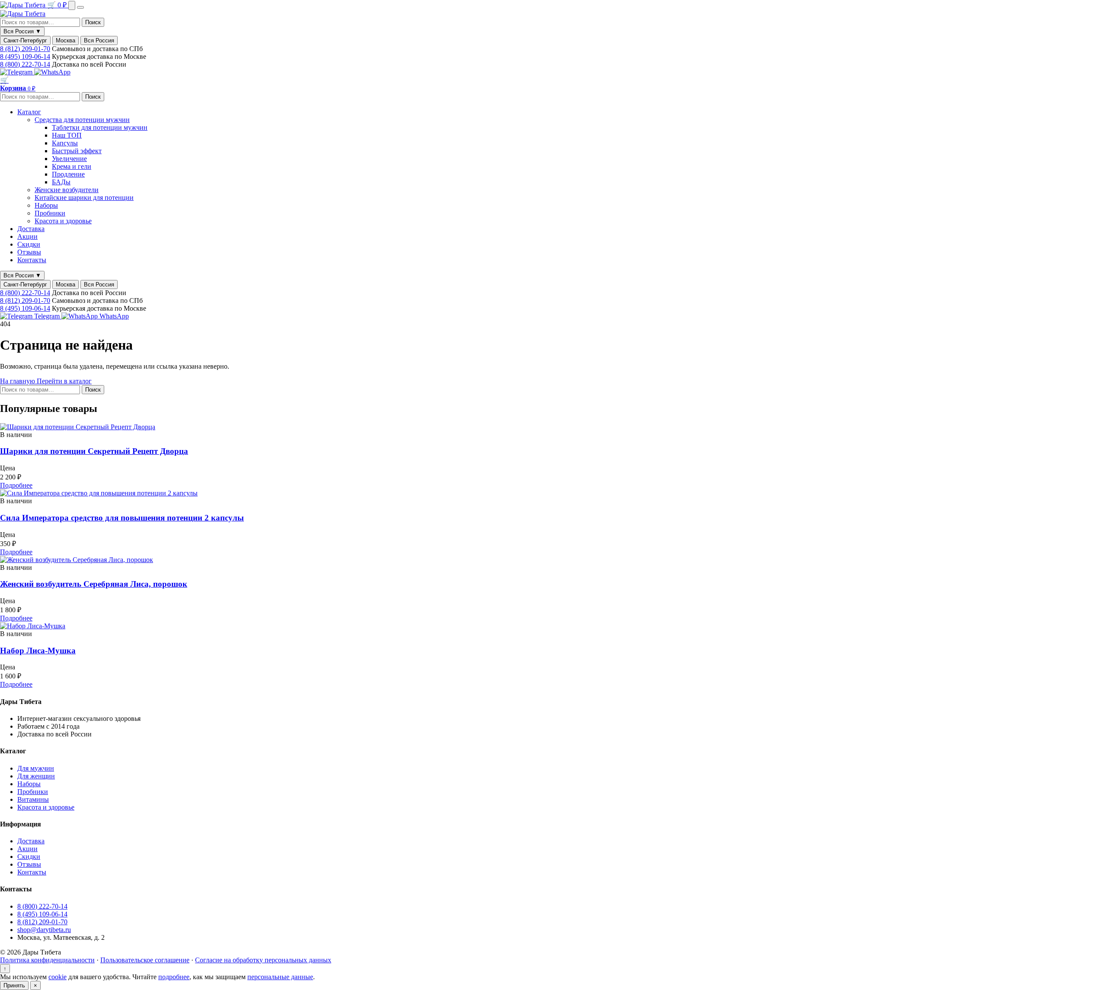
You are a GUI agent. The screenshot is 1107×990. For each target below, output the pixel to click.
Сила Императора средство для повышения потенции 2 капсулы (122, 517)
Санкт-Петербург (25, 40)
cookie (57, 976)
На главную (18, 381)
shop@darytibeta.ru (44, 929)
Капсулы (65, 143)
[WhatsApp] (52, 72)
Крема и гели (71, 166)
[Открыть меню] (80, 7)
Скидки (28, 244)
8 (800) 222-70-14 (25, 64)
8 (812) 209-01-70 (25, 48)
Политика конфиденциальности (47, 960)
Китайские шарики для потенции (84, 197)
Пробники (50, 213)
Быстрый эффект (77, 150)
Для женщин (36, 776)
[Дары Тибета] (23, 5)
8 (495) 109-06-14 (25, 56)
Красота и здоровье (63, 221)
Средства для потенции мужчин (82, 119)
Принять (14, 985)
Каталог (29, 112)
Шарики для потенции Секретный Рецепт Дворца (94, 451)
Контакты (31, 260)
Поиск (93, 22)
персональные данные (280, 976)
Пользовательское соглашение (144, 960)
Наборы (46, 205)
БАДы (61, 182)
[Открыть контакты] (71, 5)
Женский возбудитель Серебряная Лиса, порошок (93, 583)
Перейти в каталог (64, 381)
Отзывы (29, 252)
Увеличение (69, 158)
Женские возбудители (67, 189)
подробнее (173, 976)
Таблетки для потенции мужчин (99, 127)
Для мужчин (35, 768)
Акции (27, 236)
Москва (65, 40)
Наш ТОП (67, 135)
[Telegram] (17, 72)
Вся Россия (99, 40)
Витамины (33, 799)
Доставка (31, 228)
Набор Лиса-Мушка (38, 650)
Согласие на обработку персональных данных (263, 960)
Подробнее (16, 485)
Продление (68, 174)
